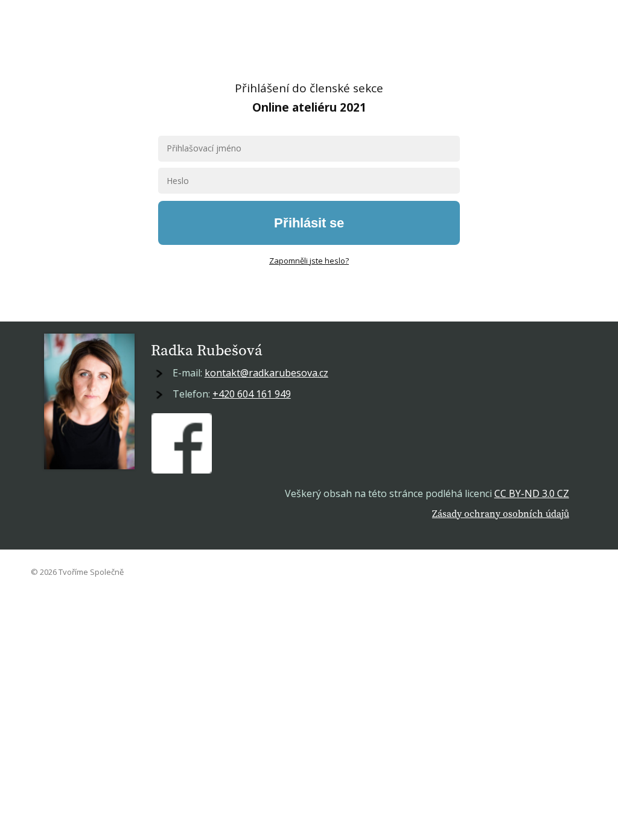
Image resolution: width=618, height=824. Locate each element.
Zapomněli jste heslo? (309, 260)
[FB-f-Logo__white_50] (181, 443)
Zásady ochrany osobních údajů (500, 513)
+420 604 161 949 (251, 394)
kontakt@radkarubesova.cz (266, 372)
